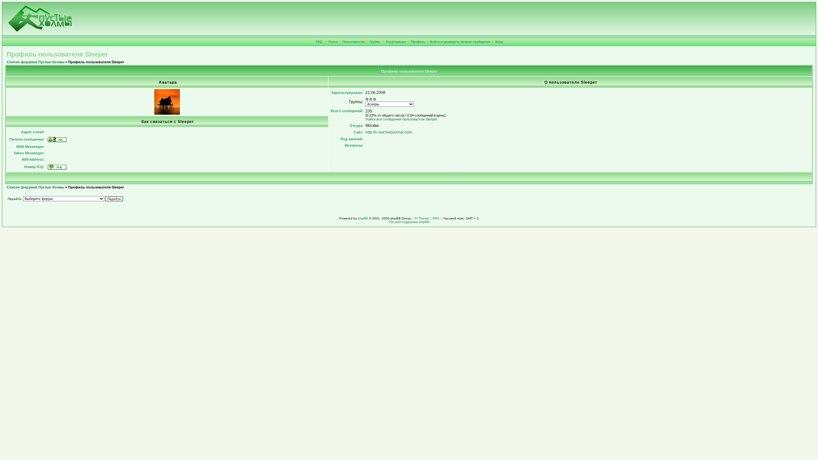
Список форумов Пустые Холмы (35, 62)
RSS (436, 218)
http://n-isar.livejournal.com (389, 132)
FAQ (319, 41)
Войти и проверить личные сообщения (460, 41)
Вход (499, 41)
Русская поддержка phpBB (409, 222)
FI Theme (422, 218)
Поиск (332, 41)
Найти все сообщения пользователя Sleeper (401, 119)
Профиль (418, 41)
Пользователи (354, 41)
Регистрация (396, 41)
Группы (375, 41)
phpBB (363, 218)
